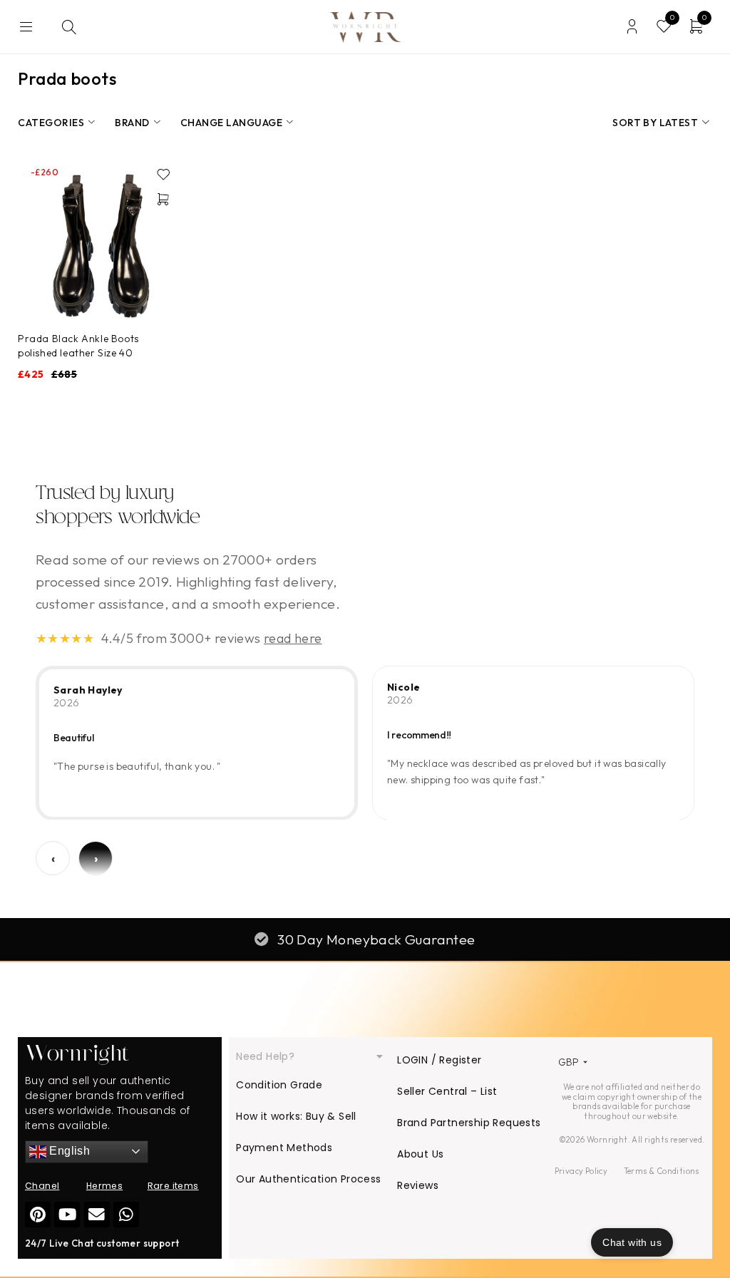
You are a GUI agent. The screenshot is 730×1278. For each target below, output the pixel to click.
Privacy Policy (581, 1171)
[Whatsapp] (126, 1214)
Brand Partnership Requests (468, 1122)
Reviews (417, 1185)
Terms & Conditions (661, 1171)
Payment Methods (284, 1147)
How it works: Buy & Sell (296, 1116)
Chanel (42, 1186)
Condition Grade (279, 1085)
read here (293, 638)
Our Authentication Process (308, 1179)
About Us (420, 1154)
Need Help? (265, 1056)
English (68, 1151)
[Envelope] (97, 1214)
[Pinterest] (38, 1214)
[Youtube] (67, 1214)
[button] (163, 199)
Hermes (104, 1186)
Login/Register (632, 27)
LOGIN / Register (439, 1060)
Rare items (173, 1186)
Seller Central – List (447, 1091)
